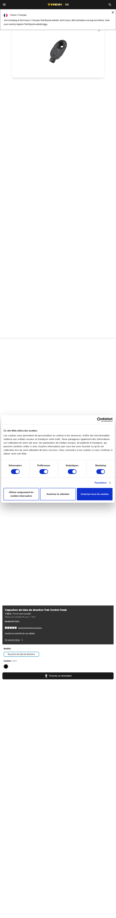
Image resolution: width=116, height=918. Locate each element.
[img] (11, 627)
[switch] (43, 471)
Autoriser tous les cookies (95, 494)
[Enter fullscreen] (99, 30)
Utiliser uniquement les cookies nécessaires (21, 494)
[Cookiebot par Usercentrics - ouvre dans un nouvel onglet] (99, 419)
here (45, 24)
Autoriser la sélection (58, 494)
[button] (58, 51)
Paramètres (101, 482)
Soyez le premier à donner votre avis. (30, 628)
